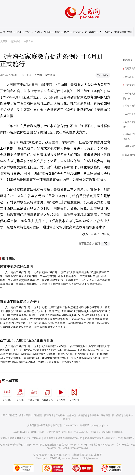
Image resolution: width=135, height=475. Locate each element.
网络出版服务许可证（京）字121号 (107, 444)
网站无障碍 (120, 32)
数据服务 (94, 415)
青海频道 (15, 41)
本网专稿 (28, 41)
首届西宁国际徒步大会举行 (20, 301)
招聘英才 (48, 415)
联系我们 (67, 419)
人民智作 (74, 400)
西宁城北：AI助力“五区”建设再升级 (26, 340)
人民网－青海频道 (44, 75)
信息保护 (128, 415)
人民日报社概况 (9, 415)
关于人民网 (25, 415)
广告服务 (60, 415)
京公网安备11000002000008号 (73, 448)
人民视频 (60, 400)
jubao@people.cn (100, 425)
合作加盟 (71, 415)
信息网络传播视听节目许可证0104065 (19, 444)
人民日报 (6, 400)
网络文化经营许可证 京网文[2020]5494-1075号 (63, 444)
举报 (130, 32)
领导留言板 (47, 400)
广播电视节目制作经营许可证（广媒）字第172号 (110, 438)
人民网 (3, 41)
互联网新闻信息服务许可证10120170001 (20, 438)
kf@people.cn (37, 432)
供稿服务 (82, 415)
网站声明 (105, 415)
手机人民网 (34, 400)
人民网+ (20, 400)
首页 (2, 32)
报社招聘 (37, 415)
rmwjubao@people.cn (112, 432)
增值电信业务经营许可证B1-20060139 (63, 438)
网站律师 (117, 415)
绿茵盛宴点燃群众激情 (16, 266)
